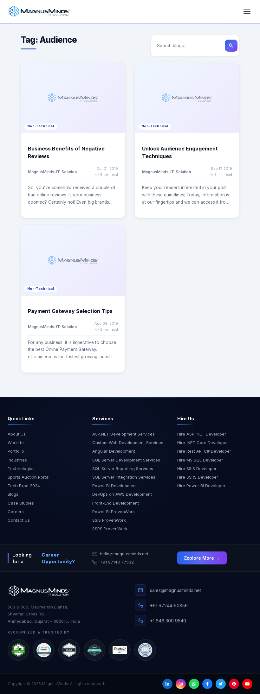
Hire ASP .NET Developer (201, 433)
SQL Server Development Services (126, 459)
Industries (17, 459)
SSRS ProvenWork (109, 528)
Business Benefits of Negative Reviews (66, 152)
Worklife (16, 442)
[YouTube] (247, 684)
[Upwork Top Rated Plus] (18, 650)
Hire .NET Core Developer (202, 442)
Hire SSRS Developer (197, 477)
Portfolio (16, 451)
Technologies (21, 468)
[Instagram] (181, 684)
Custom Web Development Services (127, 442)
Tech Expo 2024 (24, 485)
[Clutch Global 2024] (94, 650)
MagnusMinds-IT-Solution (52, 171)
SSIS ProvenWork (109, 520)
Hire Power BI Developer (201, 485)
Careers (16, 511)
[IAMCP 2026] (120, 650)
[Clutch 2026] (69, 650)
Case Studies (21, 503)
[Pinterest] (234, 684)
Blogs (13, 494)
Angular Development (113, 451)
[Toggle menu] (247, 11)
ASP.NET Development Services (123, 433)
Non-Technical (40, 126)
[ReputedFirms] (44, 650)
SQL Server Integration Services (123, 477)
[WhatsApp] (194, 684)
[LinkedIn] (167, 684)
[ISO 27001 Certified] (145, 650)
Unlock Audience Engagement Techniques (180, 152)
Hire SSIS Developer (197, 468)
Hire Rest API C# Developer (204, 451)
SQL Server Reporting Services (122, 468)
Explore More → (202, 558)
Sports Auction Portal (28, 477)
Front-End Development (115, 503)
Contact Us (19, 520)
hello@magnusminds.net (124, 553)
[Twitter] (221, 684)
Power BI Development (114, 485)
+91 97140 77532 (117, 561)
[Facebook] (207, 684)
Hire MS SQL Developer (200, 459)
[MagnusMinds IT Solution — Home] (39, 11)
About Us (17, 433)
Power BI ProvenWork (113, 511)
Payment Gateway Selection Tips (70, 311)
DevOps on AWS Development (122, 494)
